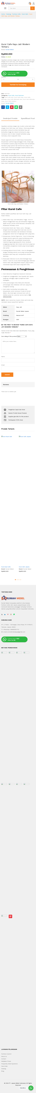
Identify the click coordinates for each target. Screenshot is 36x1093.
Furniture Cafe (16, 14)
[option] (9, 505)
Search (32, 8)
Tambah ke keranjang (18, 85)
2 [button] (17, 579)
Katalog (8, 14)
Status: (3, 57)
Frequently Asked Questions (9, 1063)
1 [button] (15, 579)
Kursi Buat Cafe (6, 567)
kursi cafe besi (9, 97)
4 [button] (20, 579)
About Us (4, 1056)
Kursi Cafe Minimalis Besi (14, 99)
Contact (3, 1059)
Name (3, 356)
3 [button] (18, 579)
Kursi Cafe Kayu (19, 97)
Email (3, 365)
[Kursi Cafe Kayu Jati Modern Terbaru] (3, 107)
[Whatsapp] (14, 614)
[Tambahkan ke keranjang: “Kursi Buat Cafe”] (7, 564)
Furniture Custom (6, 1054)
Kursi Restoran (19, 95)
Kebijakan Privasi (6, 1061)
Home (3, 14)
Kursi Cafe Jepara (24, 567)
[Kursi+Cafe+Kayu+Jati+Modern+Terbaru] (7, 107)
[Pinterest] (7, 614)
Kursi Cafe (25, 14)
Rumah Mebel (10, 49)
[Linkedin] (4, 614)
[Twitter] (1, 614)
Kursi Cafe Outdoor (10, 101)
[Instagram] (10, 614)
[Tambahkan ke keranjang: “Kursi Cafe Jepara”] (24, 564)
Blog (2, 1071)
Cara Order (4, 1066)
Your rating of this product (9, 336)
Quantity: (3, 76)
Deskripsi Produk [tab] (10, 118)
